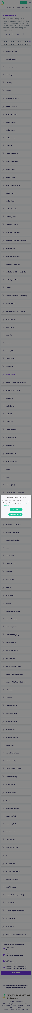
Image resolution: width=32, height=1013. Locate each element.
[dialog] (16, 506)
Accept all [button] (16, 509)
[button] (16, 514)
